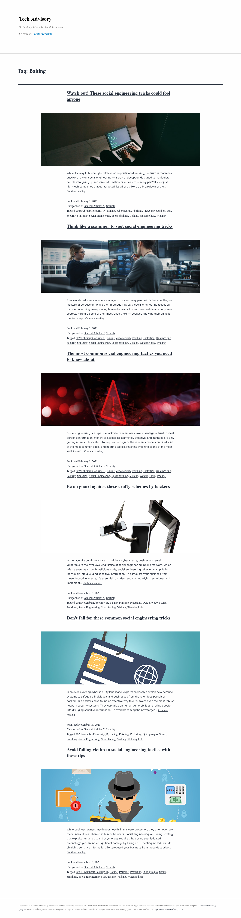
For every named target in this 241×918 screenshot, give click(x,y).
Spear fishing (108, 607)
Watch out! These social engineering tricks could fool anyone (118, 96)
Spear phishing (120, 215)
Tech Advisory (35, 18)
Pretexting (149, 210)
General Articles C (94, 333)
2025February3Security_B (90, 471)
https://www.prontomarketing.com (168, 909)
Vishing (133, 215)
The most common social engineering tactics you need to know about (119, 356)
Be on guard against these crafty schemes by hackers (118, 486)
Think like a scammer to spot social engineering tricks (120, 226)
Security (110, 206)
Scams (162, 602)
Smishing (82, 215)
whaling (161, 215)
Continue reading (76, 191)
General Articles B (94, 466)
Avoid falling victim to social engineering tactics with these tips (118, 752)
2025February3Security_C (90, 338)
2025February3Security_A (91, 210)
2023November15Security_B (92, 602)
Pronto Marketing (42, 33)
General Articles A (94, 206)
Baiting (111, 210)
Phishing (137, 210)
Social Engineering (99, 215)
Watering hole (147, 215)
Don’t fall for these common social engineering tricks (118, 617)
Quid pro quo (163, 210)
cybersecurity (123, 210)
